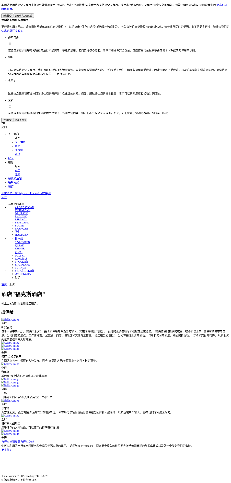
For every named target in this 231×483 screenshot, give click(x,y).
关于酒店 (20, 142)
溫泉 (17, 174)
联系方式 (13, 182)
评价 (17, 154)
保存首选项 (20, 120)
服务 (17, 170)
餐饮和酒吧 (15, 178)
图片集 (19, 150)
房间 (11, 158)
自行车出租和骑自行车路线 (17, 441)
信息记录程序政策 (12, 30)
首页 (4, 284)
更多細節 (6, 449)
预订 (11, 186)
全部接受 (7, 16)
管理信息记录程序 (23, 16)
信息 (17, 146)
